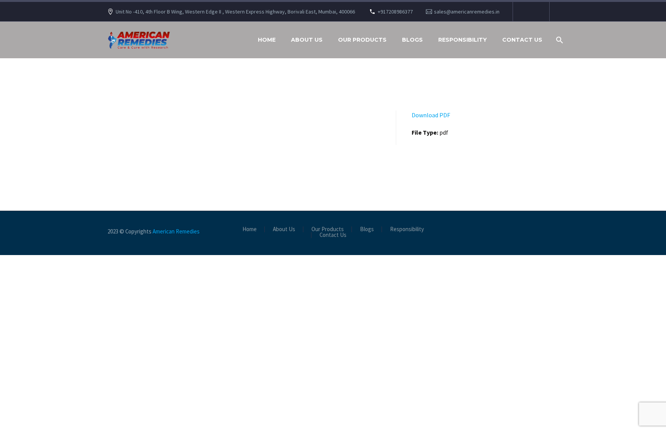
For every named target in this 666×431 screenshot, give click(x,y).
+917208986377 (395, 11)
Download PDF (431, 115)
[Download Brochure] (530, 11)
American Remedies (176, 231)
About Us (307, 39)
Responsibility (462, 39)
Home (267, 39)
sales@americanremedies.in (467, 11)
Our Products (362, 39)
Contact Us (522, 39)
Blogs (412, 39)
